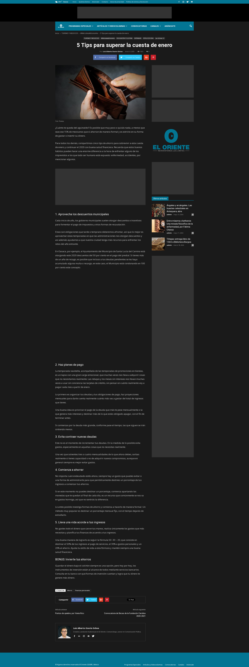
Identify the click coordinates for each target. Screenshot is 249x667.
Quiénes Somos (84, 2)
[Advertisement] (124, 12)
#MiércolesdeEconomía (108, 38)
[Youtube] (192, 2)
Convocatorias (139, 26)
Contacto (105, 2)
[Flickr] (80, 636)
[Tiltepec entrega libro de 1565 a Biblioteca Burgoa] (158, 244)
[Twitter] (187, 2)
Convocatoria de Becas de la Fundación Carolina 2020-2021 (125, 614)
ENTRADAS (137, 38)
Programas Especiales (80, 26)
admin (169, 214)
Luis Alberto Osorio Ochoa (113, 51)
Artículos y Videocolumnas (111, 26)
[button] (191, 26)
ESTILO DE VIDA (148, 38)
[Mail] (89, 636)
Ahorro (69, 590)
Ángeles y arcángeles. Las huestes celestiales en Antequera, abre (179, 208)
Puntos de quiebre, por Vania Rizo (69, 613)
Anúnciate (95, 2)
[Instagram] (183, 2)
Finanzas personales (82, 590)
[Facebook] (179, 2)
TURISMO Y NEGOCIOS (91, 38)
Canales (154, 26)
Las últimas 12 (159, 38)
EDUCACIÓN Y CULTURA (124, 38)
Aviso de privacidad (117, 2)
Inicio (74, 2)
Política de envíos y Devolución (137, 2)
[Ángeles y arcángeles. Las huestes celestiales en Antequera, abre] (158, 210)
